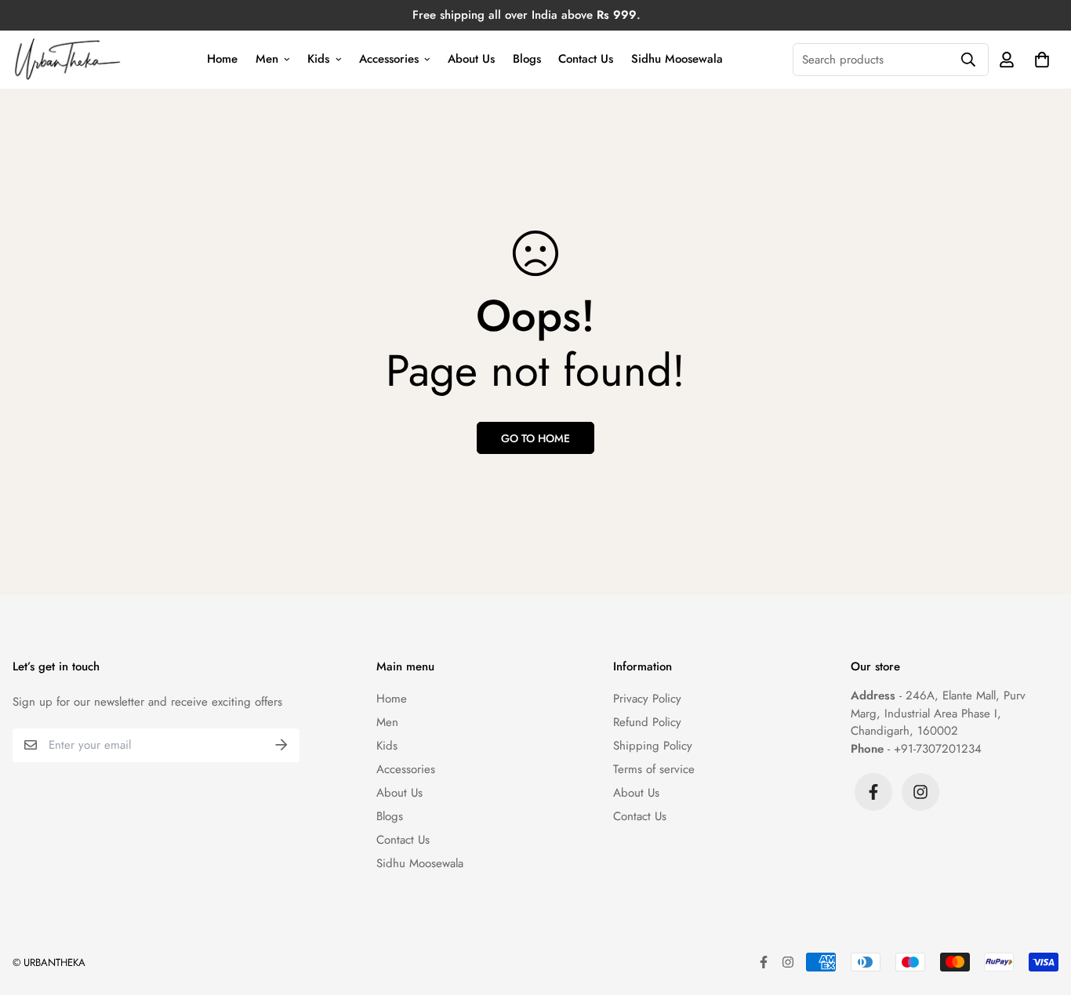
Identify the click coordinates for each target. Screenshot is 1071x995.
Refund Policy (647, 722)
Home (222, 58)
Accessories (389, 58)
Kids (318, 58)
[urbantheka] (68, 60)
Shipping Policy (652, 745)
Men (267, 58)
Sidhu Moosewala (677, 58)
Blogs (527, 58)
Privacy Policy (647, 698)
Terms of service (654, 769)
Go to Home (535, 438)
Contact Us (585, 58)
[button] (1039, 59)
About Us (471, 58)
